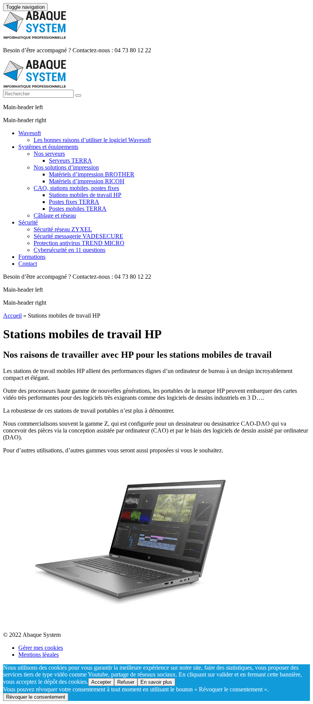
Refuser (125, 682)
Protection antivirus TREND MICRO (79, 243)
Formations (31, 257)
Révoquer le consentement (35, 697)
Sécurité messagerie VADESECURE (78, 236)
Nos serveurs (49, 153)
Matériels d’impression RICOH (86, 181)
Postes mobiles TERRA (77, 208)
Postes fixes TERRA (74, 202)
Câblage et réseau (55, 215)
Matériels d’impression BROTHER (91, 174)
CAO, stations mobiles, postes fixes (76, 188)
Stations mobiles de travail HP (85, 195)
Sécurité (28, 222)
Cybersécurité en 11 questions (69, 250)
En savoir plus (156, 682)
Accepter (101, 682)
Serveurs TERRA (70, 160)
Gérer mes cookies (40, 647)
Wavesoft (29, 133)
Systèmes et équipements (48, 147)
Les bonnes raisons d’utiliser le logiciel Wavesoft (92, 140)
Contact (27, 263)
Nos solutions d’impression (66, 167)
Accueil (12, 315)
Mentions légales (38, 654)
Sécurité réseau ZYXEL (63, 229)
